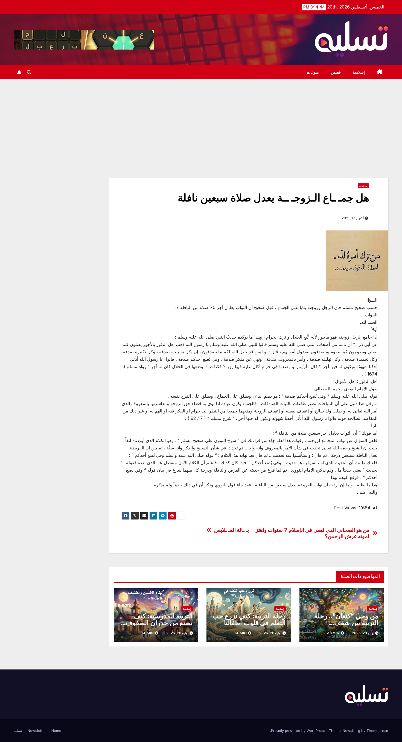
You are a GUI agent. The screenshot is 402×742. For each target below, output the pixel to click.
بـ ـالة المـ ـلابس (231, 530)
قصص (336, 72)
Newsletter (37, 730)
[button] (29, 72)
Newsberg (351, 730)
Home (56, 730)
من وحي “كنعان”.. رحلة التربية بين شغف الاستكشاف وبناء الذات (346, 623)
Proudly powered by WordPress (298, 730)
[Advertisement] (201, 120)
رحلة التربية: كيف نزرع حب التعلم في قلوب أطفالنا (249, 619)
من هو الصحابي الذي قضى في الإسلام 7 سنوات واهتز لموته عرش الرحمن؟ (313, 533)
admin (333, 633)
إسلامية (359, 72)
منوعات (313, 72)
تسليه (18, 730)
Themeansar (377, 730)
